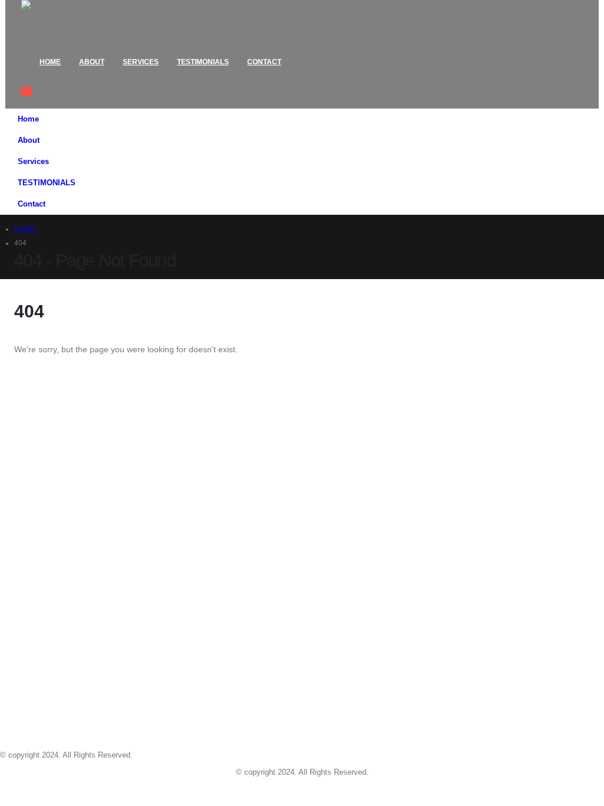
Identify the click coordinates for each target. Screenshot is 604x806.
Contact (264, 62)
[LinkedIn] (92, 789)
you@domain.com (56, 529)
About (91, 62)
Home (50, 62)
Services (141, 62)
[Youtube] (49, 789)
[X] (27, 789)
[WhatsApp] (114, 789)
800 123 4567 (42, 512)
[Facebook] (5, 789)
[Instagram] (70, 789)
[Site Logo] (65, 21)
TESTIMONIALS (203, 62)
